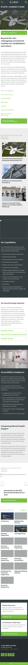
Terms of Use (13, 649)
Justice (4, 106)
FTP (16, 663)
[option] (14, 488)
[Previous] (2, 483)
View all (4, 471)
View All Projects (9, 32)
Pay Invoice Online (22, 663)
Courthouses (6, 98)
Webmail (11, 663)
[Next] (26, 483)
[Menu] (2, 2)
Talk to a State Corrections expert (10, 121)
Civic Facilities (7, 94)
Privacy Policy (5, 649)
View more (5, 138)
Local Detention (7, 110)
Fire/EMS (4, 102)
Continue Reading (10, 500)
